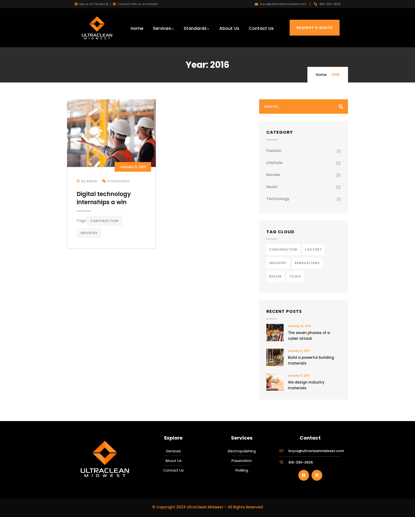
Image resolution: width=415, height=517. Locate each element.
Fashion (273, 150)
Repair (275, 276)
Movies (273, 174)
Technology (277, 199)
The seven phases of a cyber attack (309, 335)
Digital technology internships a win (104, 198)
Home (321, 74)
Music (272, 186)
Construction (104, 221)
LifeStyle (274, 162)
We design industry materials (306, 385)
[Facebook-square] (303, 475)
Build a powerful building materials (311, 360)
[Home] (97, 28)
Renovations (307, 263)
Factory (313, 249)
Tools (295, 276)
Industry (89, 233)
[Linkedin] (316, 475)
